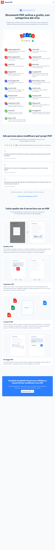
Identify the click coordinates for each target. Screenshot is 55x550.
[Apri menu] (53, 2)
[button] (27, 37)
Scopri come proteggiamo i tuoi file (27, 196)
